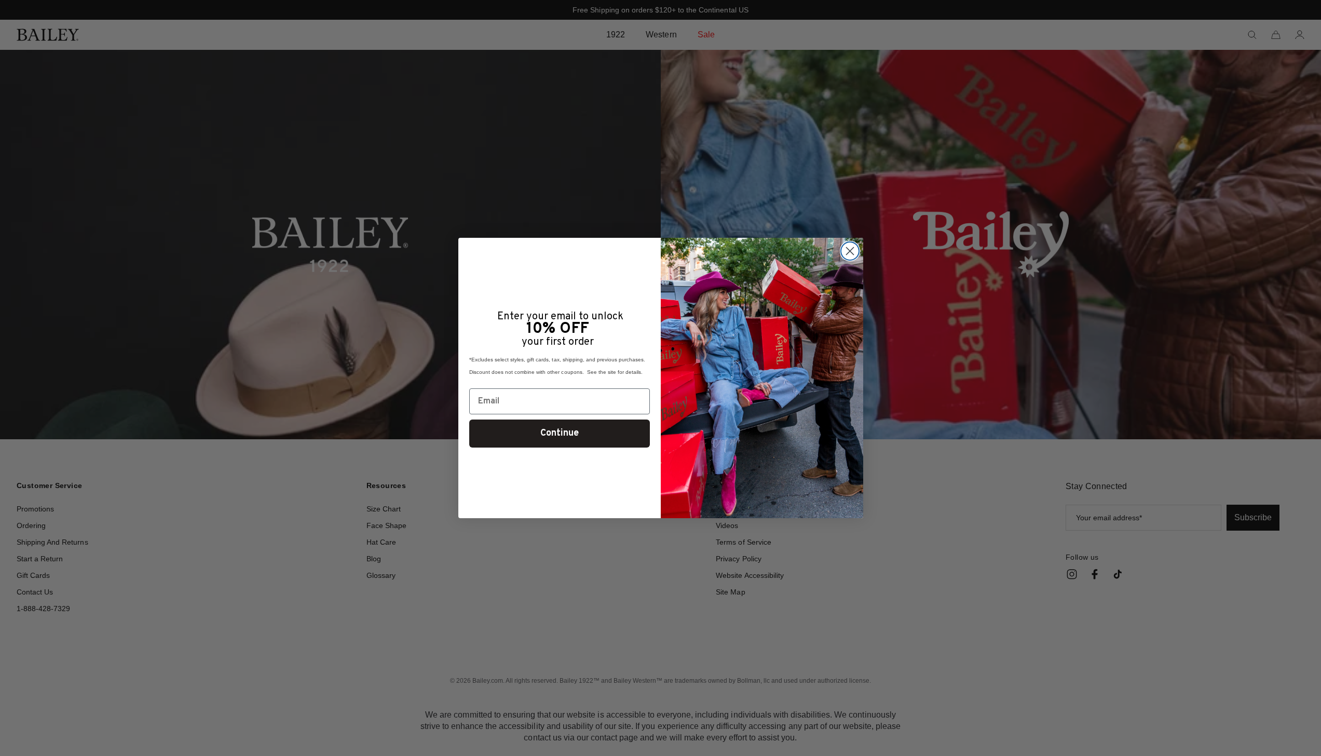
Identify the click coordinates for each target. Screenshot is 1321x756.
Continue (559, 433)
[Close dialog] (850, 251)
